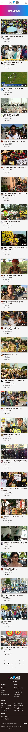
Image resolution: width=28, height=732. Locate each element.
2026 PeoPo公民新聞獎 (7, 705)
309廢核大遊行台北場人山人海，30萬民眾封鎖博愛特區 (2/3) (15, 194)
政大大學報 (6, 90)
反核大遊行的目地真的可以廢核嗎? (13, 595)
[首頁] (14, 2)
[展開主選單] (2, 2)
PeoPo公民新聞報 (18, 687)
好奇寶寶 (5, 197)
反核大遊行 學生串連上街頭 (11, 115)
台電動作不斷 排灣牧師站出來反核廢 (14, 141)
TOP (25, 723)
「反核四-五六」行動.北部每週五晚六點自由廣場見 (15, 461)
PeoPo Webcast (7, 38)
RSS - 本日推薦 (5, 719)
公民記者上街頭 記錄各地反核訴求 (13, 36)
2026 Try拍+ (4, 703)
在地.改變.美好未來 (18, 708)
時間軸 (2, 692)
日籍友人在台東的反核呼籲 (11, 328)
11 (23, 664)
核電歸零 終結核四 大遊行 (10, 354)
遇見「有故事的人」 (19, 710)
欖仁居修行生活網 (7, 143)
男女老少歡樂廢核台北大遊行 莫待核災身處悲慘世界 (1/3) (15, 248)
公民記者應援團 (18, 692)
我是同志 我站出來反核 (10, 569)
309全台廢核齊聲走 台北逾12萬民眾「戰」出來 (14, 381)
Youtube (16, 681)
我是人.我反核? (7, 621)
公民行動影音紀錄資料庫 (9, 64)
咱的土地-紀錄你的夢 (6, 708)
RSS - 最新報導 (5, 716)
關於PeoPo (3, 687)
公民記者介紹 (17, 694)
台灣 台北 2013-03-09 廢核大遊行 (13, 516)
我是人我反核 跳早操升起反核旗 (12, 62)
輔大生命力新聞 (7, 116)
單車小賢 (5, 544)
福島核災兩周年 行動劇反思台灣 (13, 89)
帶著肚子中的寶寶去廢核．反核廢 (13, 302)
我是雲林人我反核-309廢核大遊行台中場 (15, 543)
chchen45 (5, 356)
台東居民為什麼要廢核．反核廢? (12, 275)
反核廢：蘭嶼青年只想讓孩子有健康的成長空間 (15, 489)
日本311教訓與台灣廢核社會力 (12, 221)
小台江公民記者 (7, 436)
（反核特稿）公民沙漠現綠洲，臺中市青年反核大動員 (15, 648)
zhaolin (5, 464)
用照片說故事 (4, 710)
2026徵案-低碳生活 (19, 703)
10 (19, 664)
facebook (12, 681)
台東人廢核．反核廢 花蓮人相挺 (12, 408)
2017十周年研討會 (18, 705)
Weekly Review (5, 694)
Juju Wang (5, 223)
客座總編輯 (17, 697)
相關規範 (3, 690)
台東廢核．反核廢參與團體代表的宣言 (14, 167)
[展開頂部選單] (25, 2)
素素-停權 (5, 597)
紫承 (4, 651)
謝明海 (5, 518)
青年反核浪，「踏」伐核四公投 (12, 434)
